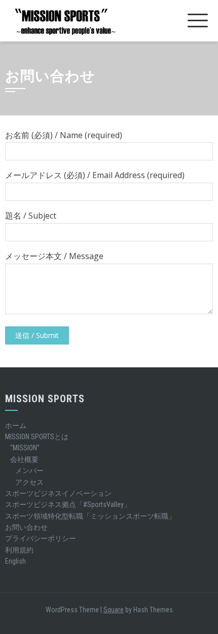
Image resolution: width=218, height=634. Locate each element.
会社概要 (24, 459)
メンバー (29, 471)
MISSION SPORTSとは (36, 437)
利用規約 (19, 550)
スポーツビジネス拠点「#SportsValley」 (68, 504)
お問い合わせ (26, 527)
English (15, 561)
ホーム (15, 425)
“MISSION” (25, 448)
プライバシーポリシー (40, 538)
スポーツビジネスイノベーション (58, 493)
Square (113, 610)
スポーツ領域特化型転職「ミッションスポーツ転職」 (90, 516)
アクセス (29, 482)
